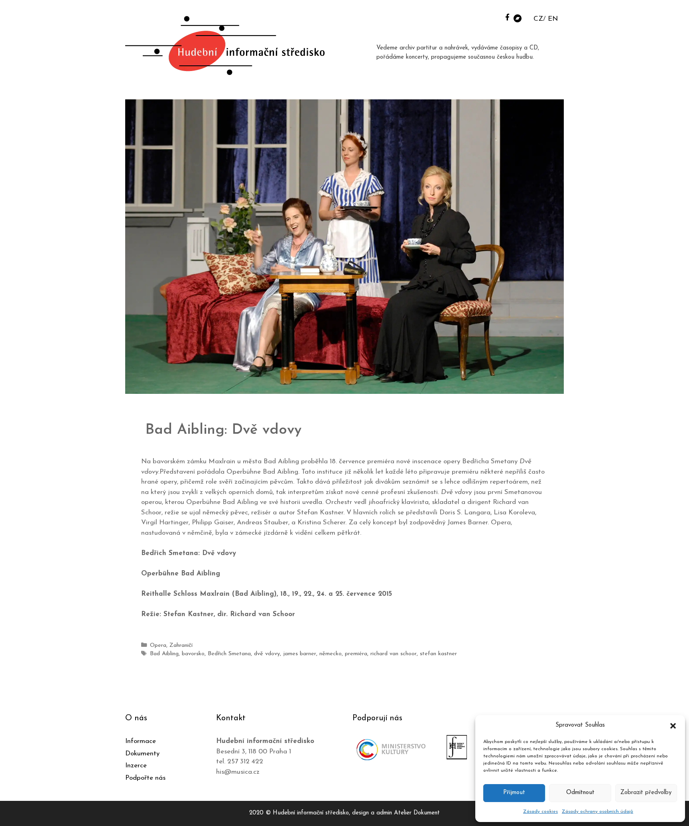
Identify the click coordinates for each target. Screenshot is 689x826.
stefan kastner (438, 654)
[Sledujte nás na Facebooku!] (507, 17)
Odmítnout (580, 793)
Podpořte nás (145, 778)
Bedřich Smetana (229, 654)
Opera (158, 645)
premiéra (356, 654)
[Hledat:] (497, 16)
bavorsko (193, 654)
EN (553, 19)
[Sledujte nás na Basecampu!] (518, 17)
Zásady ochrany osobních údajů (597, 811)
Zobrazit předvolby (645, 793)
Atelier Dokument (417, 813)
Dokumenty (142, 753)
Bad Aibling (164, 654)
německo (330, 654)
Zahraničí (181, 645)
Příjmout (514, 793)
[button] (673, 725)
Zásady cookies (540, 811)
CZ (538, 19)
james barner (299, 654)
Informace (140, 741)
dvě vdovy (267, 654)
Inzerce (136, 765)
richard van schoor (393, 654)
